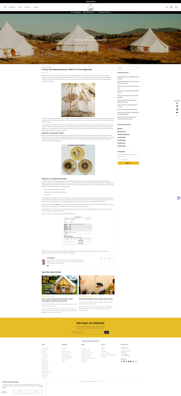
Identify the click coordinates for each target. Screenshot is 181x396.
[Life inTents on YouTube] (177, 112)
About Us (64, 349)
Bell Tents (44, 351)
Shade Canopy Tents (46, 372)
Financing (83, 360)
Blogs (63, 361)
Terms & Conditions (105, 353)
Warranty (103, 351)
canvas (60, 204)
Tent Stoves (44, 373)
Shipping (103, 348)
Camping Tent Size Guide (87, 353)
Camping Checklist (85, 349)
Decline (35, 391)
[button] (5, 7)
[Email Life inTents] (177, 115)
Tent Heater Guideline (86, 354)
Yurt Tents (44, 358)
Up (128, 163)
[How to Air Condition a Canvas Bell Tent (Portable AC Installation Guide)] (59, 285)
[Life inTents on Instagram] (177, 103)
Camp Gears (44, 370)
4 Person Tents (45, 367)
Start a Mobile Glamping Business (89, 358)
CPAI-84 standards (84, 206)
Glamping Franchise (66, 358)
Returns (103, 349)
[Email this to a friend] (112, 258)
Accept (19, 391)
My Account (84, 361)
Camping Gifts (45, 363)
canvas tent (53, 75)
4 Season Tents (45, 375)
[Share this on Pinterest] (108, 258)
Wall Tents (44, 353)
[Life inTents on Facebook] (177, 109)
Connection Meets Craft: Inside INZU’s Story (96, 299)
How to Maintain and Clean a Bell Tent (127, 109)
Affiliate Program (65, 354)
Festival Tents (45, 354)
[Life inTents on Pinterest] (177, 106)
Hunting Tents (45, 356)
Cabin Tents (44, 377)
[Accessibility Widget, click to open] (178, 198)
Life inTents (64, 348)
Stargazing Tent (45, 360)
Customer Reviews (66, 351)
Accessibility (104, 356)
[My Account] (171, 7)
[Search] (167, 7)
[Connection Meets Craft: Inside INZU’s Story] (97, 285)
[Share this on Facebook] (104, 258)
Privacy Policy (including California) (109, 354)
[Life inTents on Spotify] (131, 361)
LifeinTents (125, 348)
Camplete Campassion (67, 353)
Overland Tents (45, 365)
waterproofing (75, 128)
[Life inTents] (90, 7)
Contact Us (83, 348)
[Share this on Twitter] (101, 258)
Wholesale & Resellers (67, 356)
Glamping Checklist (85, 351)
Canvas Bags (45, 368)
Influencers (64, 360)
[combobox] (128, 67)
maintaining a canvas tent (48, 253)
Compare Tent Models (86, 356)
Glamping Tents (45, 349)
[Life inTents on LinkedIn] (133, 361)
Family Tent (44, 361)
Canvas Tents (45, 348)
